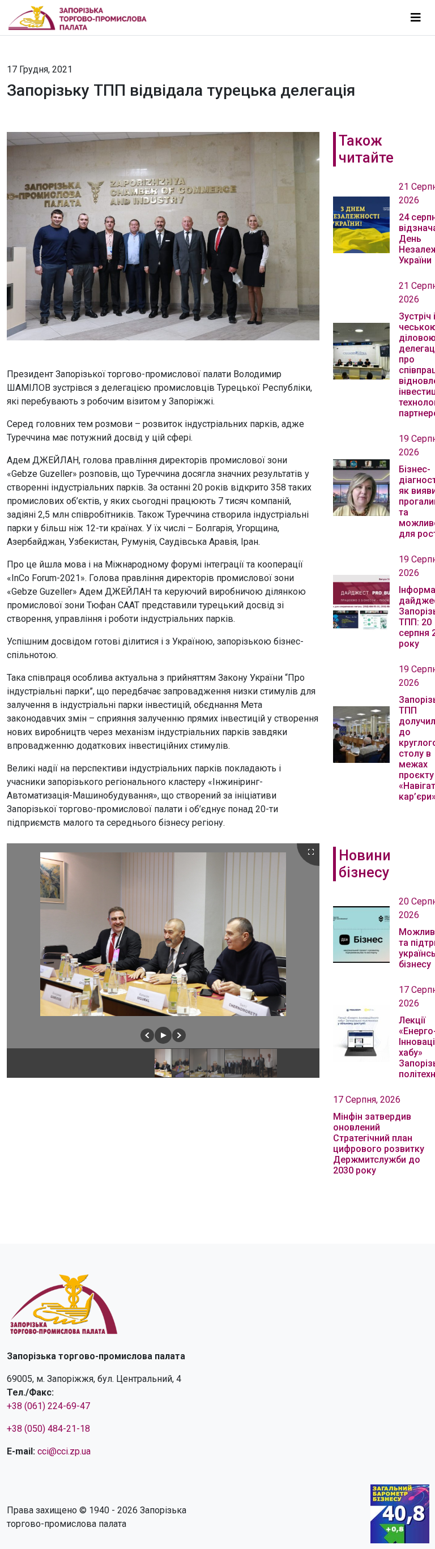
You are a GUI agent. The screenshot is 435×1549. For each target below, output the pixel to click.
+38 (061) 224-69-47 (48, 1406)
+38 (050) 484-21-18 (48, 1428)
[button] (147, 1035)
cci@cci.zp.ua (64, 1451)
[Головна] (82, 17)
